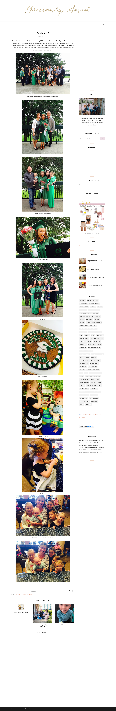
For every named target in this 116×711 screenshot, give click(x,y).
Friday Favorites (94, 303)
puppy (82, 404)
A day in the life (91, 385)
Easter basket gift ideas (92, 233)
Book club (83, 366)
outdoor (92, 373)
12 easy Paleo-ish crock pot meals (95, 261)
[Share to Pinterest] (72, 591)
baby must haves (85, 316)
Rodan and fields (95, 391)
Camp (99, 385)
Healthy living (92, 366)
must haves (83, 310)
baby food (83, 347)
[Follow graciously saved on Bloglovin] (86, 427)
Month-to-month (94, 310)
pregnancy (94, 401)
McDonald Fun (84, 306)
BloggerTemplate (33, 708)
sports (82, 385)
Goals (81, 376)
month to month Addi (95, 332)
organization (84, 363)
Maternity (94, 388)
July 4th (82, 369)
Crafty (82, 351)
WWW (85, 373)
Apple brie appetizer (93, 269)
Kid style (89, 341)
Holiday (82, 322)
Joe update (100, 335)
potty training (84, 401)
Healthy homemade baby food (95, 277)
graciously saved (96, 382)
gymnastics (93, 395)
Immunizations (84, 388)
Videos (92, 379)
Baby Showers (84, 338)
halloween (94, 354)
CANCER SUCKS (84, 360)
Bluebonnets (94, 363)
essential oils (84, 395)
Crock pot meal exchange (94, 285)
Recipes (82, 319)
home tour (91, 344)
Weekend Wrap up (26, 594)
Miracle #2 (83, 332)
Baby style (83, 344)
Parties (99, 306)
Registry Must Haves (93, 369)
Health (82, 357)
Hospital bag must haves (93, 376)
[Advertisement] (42, 687)
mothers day (84, 398)
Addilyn (87, 335)
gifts (89, 313)
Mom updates (96, 316)
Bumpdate (83, 313)
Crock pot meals (95, 360)
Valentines (89, 351)
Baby (81, 335)
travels (95, 313)
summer (93, 357)
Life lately (89, 319)
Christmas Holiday (85, 328)
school (99, 344)
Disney (99, 373)
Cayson (97, 319)
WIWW (97, 379)
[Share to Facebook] (66, 591)
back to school (84, 354)
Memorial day (84, 391)
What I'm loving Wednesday (88, 325)
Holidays (82, 300)
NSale (87, 357)
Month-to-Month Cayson (94, 322)
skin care (88, 404)
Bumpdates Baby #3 (94, 347)
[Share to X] (69, 591)
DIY (102, 338)
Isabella (93, 306)
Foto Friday (83, 303)
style (101, 354)
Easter (82, 341)
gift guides (97, 341)
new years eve (94, 398)
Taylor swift (84, 379)
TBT (81, 373)
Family (18, 594)
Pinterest (82, 246)
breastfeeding (84, 382)
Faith (93, 335)
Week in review (94, 338)
